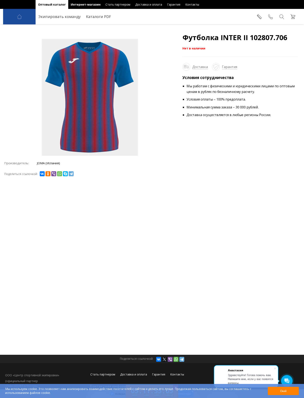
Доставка (200, 67)
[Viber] (53, 173)
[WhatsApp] (59, 173)
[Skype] (65, 173)
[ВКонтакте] (42, 173)
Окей (283, 391)
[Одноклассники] (47, 173)
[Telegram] (71, 173)
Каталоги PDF (98, 16)
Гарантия (229, 67)
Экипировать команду (59, 16)
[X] (164, 359)
